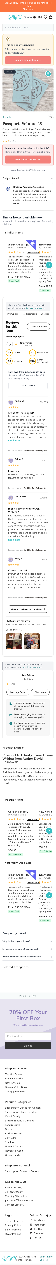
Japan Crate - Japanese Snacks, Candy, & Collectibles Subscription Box (22, 244)
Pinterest (38, 1233)
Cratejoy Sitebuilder (16, 1196)
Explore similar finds (26, 59)
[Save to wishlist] (51, 117)
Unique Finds (12, 1154)
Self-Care (10, 1137)
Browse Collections (16, 1087)
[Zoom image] (48, 74)
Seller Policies (13, 1229)
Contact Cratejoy (14, 1204)
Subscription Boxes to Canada (22, 1171)
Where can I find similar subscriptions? (21, 956)
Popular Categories (18, 1101)
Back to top (28, 996)
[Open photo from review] (14, 641)
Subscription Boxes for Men (21, 1111)
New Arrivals (12, 1082)
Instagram (38, 1224)
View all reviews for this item (26, 609)
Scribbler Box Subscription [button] (35, 450)
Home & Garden (14, 1146)
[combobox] (28, 27)
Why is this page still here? (16, 941)
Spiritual (9, 1142)
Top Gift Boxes (13, 1074)
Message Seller (18, 692)
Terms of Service (14, 1220)
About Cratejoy (13, 1187)
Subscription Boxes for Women (23, 1107)
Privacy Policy (13, 1225)
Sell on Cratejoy (14, 1191)
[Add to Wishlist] (32, 243)
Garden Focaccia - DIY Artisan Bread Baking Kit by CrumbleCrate (22, 811)
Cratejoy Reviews (15, 1091)
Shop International (17, 1165)
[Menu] (5, 17)
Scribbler (7, 117)
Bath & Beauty (13, 1133)
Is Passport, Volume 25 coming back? (21, 949)
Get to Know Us (15, 1181)
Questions (46, 314)
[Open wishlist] (45, 17)
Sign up (28, 1045)
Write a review (28, 385)
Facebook (38, 1220)
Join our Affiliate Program (19, 1200)
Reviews (12, 314)
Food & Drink (12, 1124)
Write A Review (38, 326)
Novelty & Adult (14, 1150)
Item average (26, 343)
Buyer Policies (13, 1233)
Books (8, 1129)
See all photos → (14, 630)
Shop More (40, 692)
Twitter (37, 1228)
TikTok (36, 1237)
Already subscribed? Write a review (28, 170)
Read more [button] (14, 440)
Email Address (15, 1036)
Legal (8, 1215)
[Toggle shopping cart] (51, 17)
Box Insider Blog (14, 1078)
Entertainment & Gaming (19, 1120)
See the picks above (32, 667)
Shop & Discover (16, 1068)
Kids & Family (12, 1116)
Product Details (29, 314)
